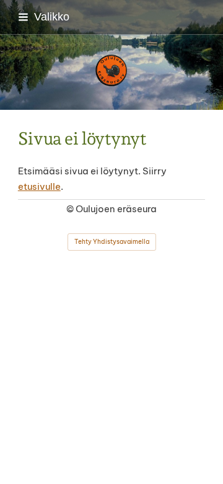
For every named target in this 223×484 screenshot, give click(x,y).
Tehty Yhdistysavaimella (111, 242)
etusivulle (39, 186)
